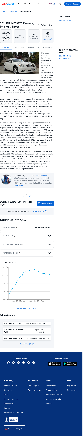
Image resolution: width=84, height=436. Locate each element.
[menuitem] (19, 4)
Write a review (46, 25)
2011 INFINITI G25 (65, 58)
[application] (27, 282)
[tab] (27, 194)
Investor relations (11, 399)
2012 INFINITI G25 (65, 20)
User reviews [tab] (19, 47)
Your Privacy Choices (54, 395)
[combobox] (14, 428)
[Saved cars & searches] (60, 4)
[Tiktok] (33, 363)
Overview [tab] (6, 47)
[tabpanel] (27, 206)
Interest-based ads (53, 399)
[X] (13, 363)
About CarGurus (10, 385)
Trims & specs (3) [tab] (44, 47)
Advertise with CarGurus (14, 413)
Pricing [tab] (31, 47)
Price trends (9, 404)
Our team (8, 390)
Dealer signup (33, 385)
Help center (71, 385)
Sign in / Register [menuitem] (72, 4)
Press (6, 395)
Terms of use (51, 385)
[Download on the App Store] (54, 364)
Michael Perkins (41, 176)
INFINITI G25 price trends (26, 308)
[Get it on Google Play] (70, 364)
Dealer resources (34, 390)
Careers (7, 408)
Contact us (71, 390)
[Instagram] (23, 363)
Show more (18, 185)
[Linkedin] (28, 363)
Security (49, 404)
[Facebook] (8, 363)
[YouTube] (18, 363)
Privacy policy (51, 390)
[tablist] (27, 47)
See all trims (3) (25, 344)
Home (4, 12)
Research (13, 12)
